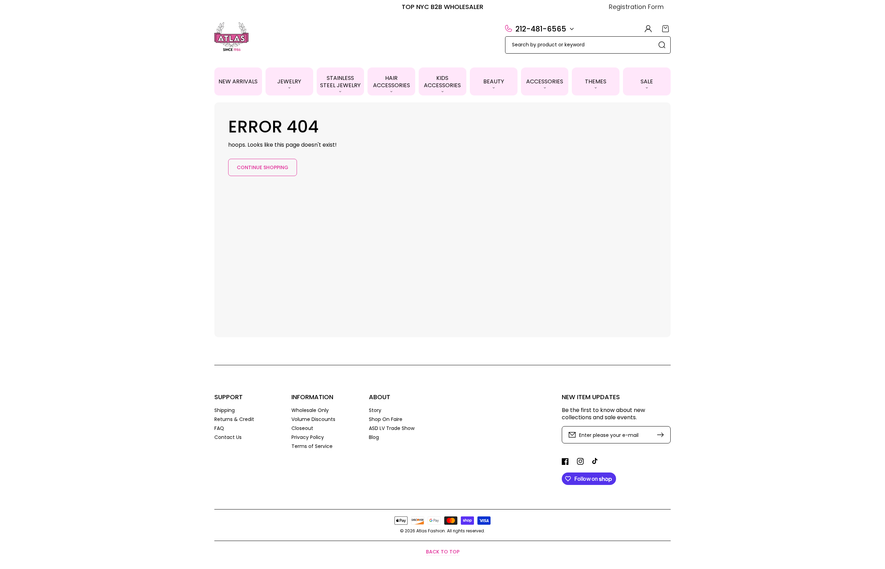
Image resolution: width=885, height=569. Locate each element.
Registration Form (636, 6)
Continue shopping (262, 167)
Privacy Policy (307, 437)
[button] (289, 81)
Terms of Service (312, 446)
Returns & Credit (234, 419)
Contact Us (228, 437)
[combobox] (588, 45)
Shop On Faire (385, 419)
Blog (374, 437)
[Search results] (662, 45)
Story (375, 410)
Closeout (302, 428)
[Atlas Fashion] (232, 37)
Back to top (442, 552)
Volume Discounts (313, 419)
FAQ (219, 428)
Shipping (224, 410)
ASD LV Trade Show (391, 428)
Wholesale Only (310, 410)
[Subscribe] (662, 434)
